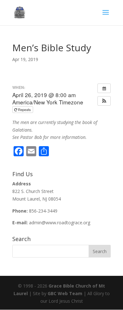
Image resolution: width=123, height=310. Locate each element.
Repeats (24, 109)
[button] (104, 100)
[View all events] (104, 88)
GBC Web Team (65, 293)
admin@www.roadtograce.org (59, 223)
